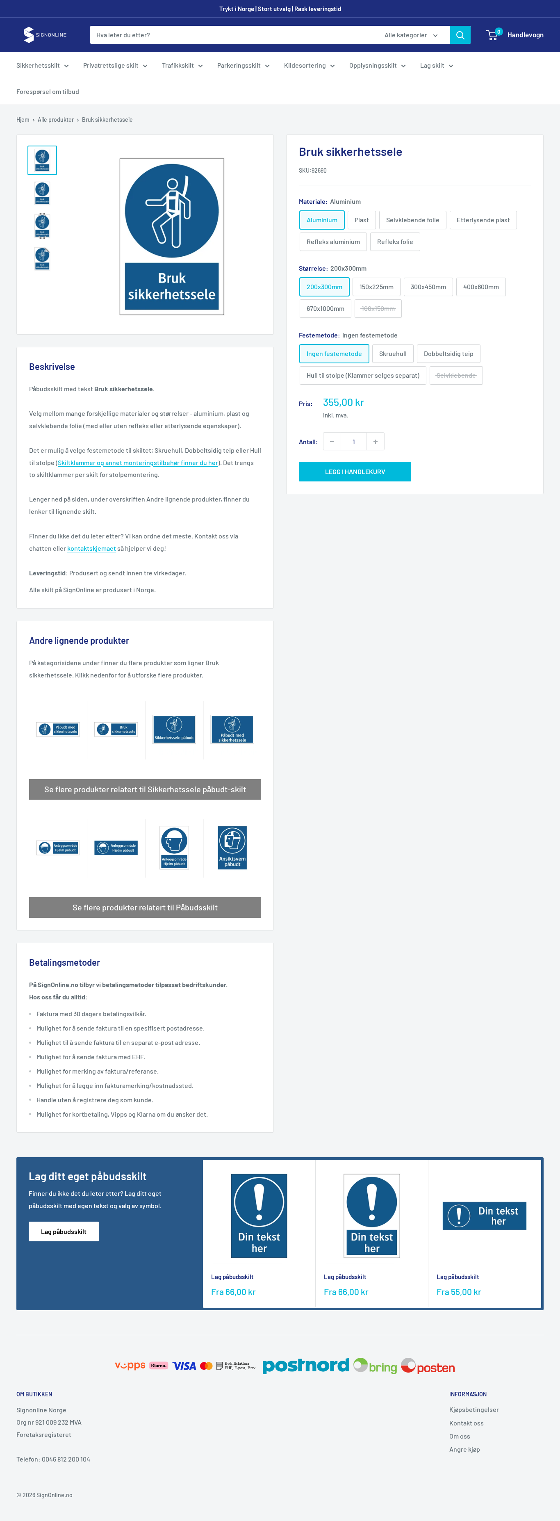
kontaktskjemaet (91, 548)
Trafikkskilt (178, 65)
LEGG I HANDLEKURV (355, 472)
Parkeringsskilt (239, 65)
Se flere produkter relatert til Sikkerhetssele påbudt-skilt (145, 789)
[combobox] (232, 35)
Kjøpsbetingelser (474, 1409)
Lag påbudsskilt (64, 1231)
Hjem (23, 119)
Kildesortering (305, 65)
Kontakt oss (466, 1423)
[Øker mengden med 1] (375, 441)
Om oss (459, 1436)
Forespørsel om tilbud (47, 91)
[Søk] (460, 35)
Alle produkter (56, 119)
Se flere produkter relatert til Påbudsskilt (145, 907)
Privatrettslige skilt (111, 65)
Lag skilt (432, 65)
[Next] (541, 1234)
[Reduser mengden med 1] (332, 441)
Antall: (308, 441)
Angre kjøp (464, 1449)
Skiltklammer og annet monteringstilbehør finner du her (138, 462)
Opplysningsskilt (373, 65)
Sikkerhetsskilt (38, 65)
